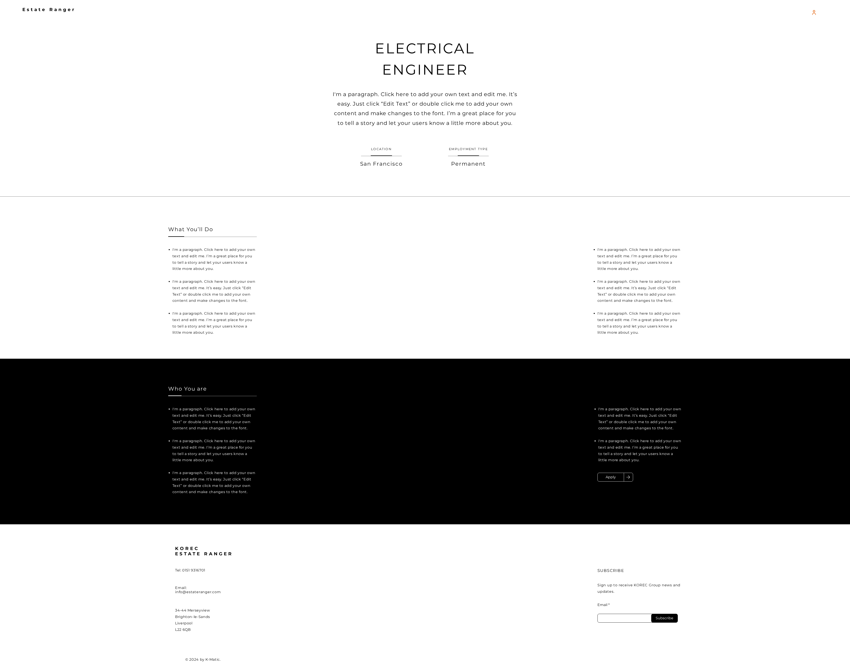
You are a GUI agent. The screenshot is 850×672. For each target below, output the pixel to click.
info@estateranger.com (198, 592)
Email (602, 605)
